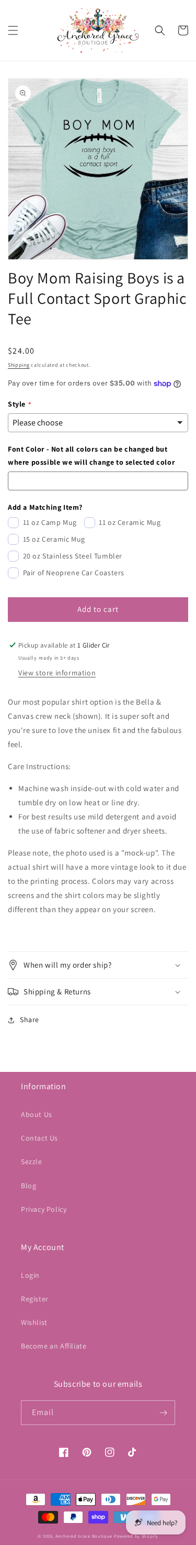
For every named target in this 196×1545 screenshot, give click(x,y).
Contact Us (39, 1138)
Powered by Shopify (136, 1536)
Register (35, 1298)
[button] (13, 30)
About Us (36, 1114)
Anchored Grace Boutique (83, 1536)
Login (30, 1275)
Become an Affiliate (53, 1346)
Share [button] (29, 1019)
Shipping (19, 364)
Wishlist (34, 1322)
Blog (28, 1185)
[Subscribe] (163, 1412)
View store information (57, 672)
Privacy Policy (43, 1209)
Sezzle (31, 1161)
